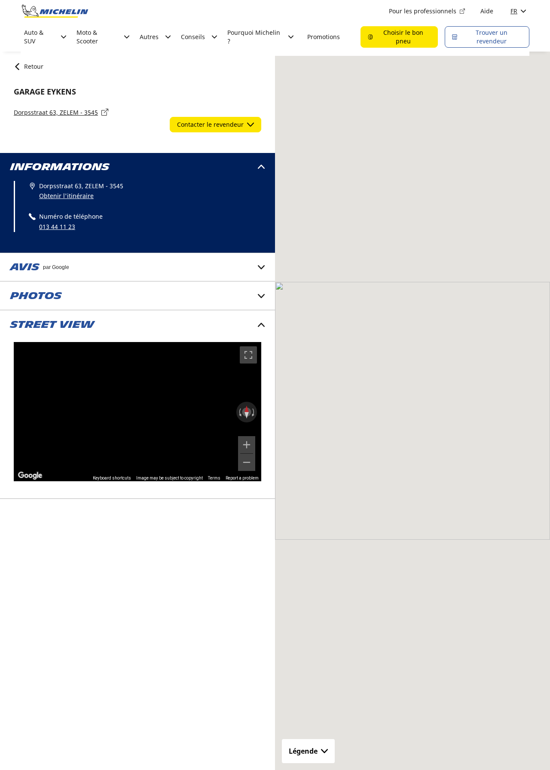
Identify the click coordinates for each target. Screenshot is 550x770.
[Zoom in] (246, 444)
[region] (137, 411)
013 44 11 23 (57, 227)
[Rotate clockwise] (254, 412)
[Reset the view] (246, 412)
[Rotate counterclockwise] (239, 412)
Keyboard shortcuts (112, 478)
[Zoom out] (246, 462)
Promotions (323, 37)
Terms (214, 478)
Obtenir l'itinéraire (66, 196)
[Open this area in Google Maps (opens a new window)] (30, 475)
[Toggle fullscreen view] (248, 355)
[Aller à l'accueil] (55, 11)
